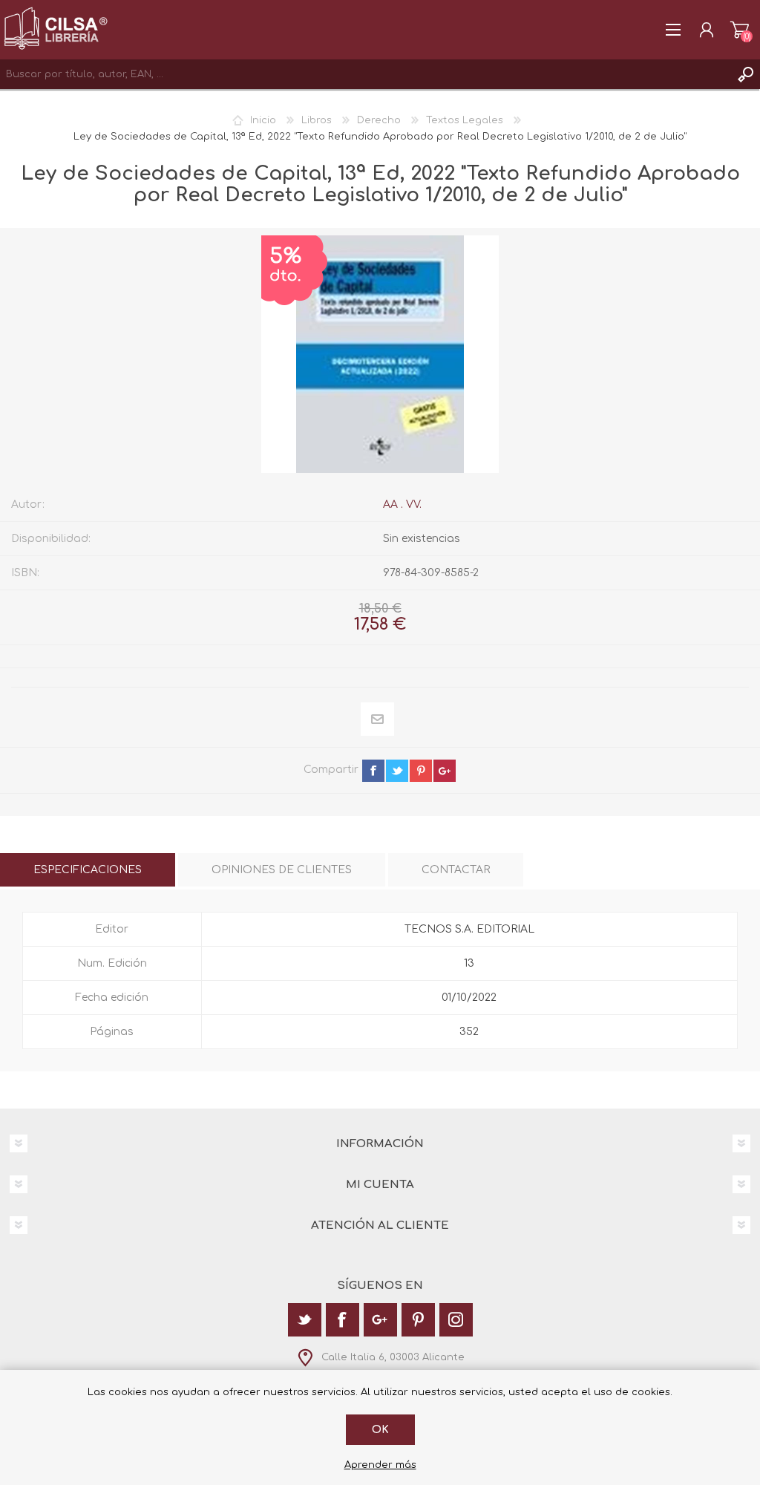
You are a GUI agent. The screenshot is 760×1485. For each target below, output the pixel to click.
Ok (380, 1429)
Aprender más (380, 1465)
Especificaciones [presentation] (87, 869)
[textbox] (365, 74)
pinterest (421, 771)
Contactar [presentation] (456, 869)
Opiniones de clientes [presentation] (282, 869)
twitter (397, 771)
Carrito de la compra (739, 29)
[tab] (87, 870)
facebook (373, 771)
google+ (444, 771)
